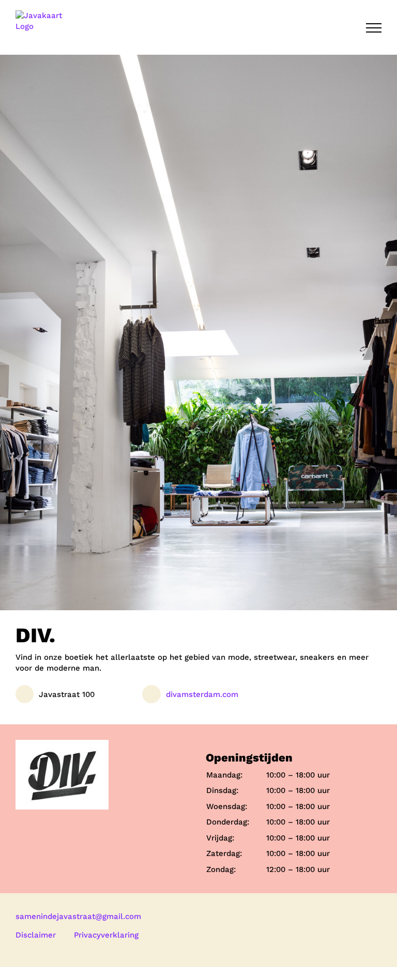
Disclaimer (36, 935)
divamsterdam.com (202, 694)
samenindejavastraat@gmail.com (78, 916)
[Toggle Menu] (374, 28)
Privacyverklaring (106, 935)
